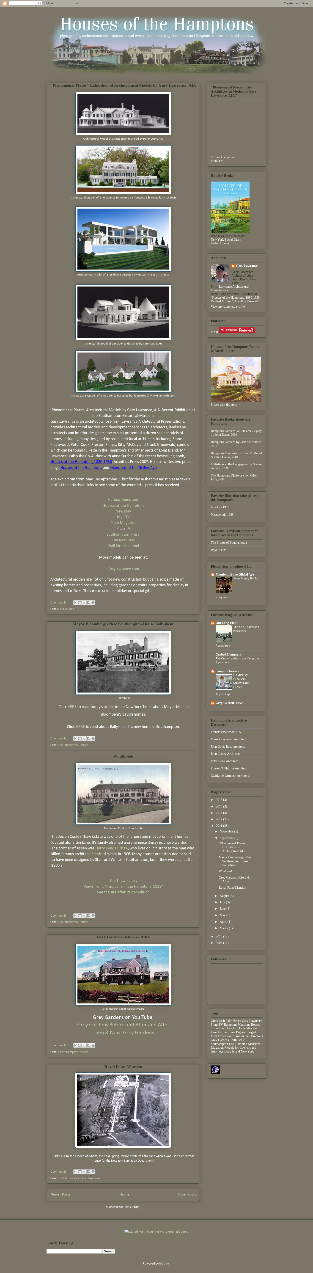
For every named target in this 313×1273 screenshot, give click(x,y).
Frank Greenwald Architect (228, 739)
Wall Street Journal (123, 546)
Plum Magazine (123, 523)
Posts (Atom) (132, 1207)
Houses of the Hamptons (81, 468)
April (224, 921)
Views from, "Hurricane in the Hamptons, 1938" (123, 886)
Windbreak (123, 756)
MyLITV (123, 517)
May (223, 915)
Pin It (214, 332)
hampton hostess (227, 671)
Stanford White (104, 854)
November (227, 831)
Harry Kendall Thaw (111, 848)
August (225, 896)
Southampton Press (123, 534)
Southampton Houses (74, 745)
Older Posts (187, 1194)
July (223, 902)
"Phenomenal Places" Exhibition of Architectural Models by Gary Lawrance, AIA (123, 85)
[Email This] (75, 602)
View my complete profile (228, 306)
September (227, 838)
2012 (219, 819)
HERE (71, 707)
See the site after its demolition (123, 892)
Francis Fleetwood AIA (226, 732)
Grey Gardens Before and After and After (123, 1025)
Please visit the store (224, 404)
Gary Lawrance (247, 265)
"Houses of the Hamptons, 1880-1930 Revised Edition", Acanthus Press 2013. (236, 299)
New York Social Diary (226, 239)
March (224, 928)
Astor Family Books (245, 578)
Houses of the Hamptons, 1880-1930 (81, 462)
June (223, 908)
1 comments (58, 1045)
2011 (219, 825)
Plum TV (123, 528)
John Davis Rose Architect (228, 746)
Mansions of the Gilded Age (133, 468)
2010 (219, 936)
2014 (219, 806)
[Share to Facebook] (88, 602)
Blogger (164, 1263)
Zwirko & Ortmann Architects (230, 775)
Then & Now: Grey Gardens (123, 1033)
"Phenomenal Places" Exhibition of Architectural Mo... (233, 847)
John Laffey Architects (225, 753)
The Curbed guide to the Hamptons (237, 658)
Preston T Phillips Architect (229, 768)
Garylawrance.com (123, 569)
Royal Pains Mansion (123, 1066)
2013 (219, 813)
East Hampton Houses (74, 1052)
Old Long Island (227, 623)
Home (124, 1194)
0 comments (58, 602)
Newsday (123, 511)
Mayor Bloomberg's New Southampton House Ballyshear (123, 624)
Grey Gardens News (229, 703)
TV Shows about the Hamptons (80, 1178)
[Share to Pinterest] (93, 602)
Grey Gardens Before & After (123, 937)
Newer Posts (60, 1194)
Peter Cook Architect (224, 761)
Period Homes (220, 243)
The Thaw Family (123, 881)
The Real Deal (123, 540)
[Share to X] (84, 602)
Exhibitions (67, 609)
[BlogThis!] (80, 602)
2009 (219, 943)
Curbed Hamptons (123, 500)
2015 (219, 800)
